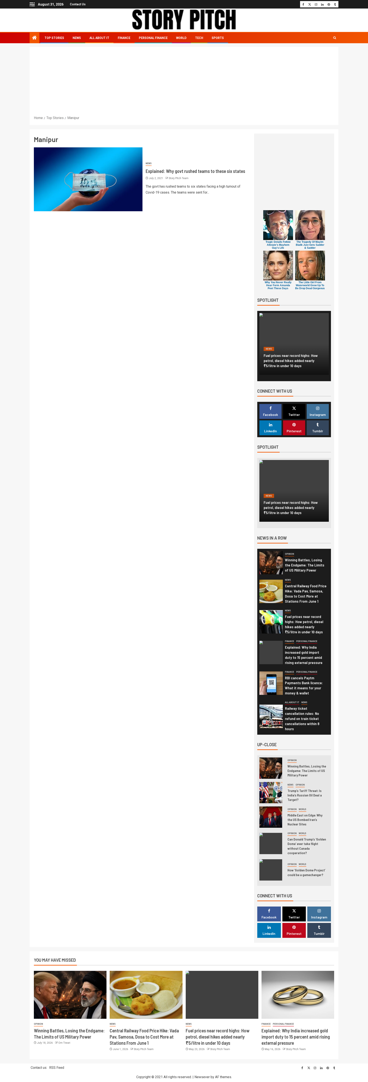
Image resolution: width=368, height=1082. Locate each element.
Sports (218, 38)
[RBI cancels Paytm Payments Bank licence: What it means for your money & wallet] (271, 683)
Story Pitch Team (178, 178)
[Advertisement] (184, 83)
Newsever (202, 1077)
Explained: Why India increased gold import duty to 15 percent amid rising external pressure (293, 360)
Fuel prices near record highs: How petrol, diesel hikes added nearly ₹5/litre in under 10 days (217, 1037)
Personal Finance (153, 38)
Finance (124, 38)
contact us (78, 4)
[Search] (334, 38)
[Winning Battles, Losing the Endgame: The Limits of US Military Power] (271, 562)
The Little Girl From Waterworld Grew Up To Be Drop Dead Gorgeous (310, 285)
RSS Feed (56, 1068)
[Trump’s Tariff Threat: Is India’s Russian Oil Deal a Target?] (270, 792)
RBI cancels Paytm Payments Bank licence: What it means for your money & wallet (304, 685)
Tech (199, 38)
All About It (99, 38)
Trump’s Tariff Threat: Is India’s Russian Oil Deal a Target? (305, 795)
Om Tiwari (64, 1042)
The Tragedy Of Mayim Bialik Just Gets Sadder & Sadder (310, 244)
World (181, 38)
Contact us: (39, 1068)
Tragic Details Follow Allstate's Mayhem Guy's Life (278, 244)
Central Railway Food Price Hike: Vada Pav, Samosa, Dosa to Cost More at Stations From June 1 (305, 593)
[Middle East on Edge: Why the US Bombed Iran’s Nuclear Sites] (270, 817)
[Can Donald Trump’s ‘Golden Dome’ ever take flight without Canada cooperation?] (270, 843)
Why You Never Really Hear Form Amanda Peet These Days (278, 285)
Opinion (289, 554)
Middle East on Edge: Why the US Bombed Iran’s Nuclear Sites (305, 819)
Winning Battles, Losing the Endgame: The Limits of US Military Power (304, 565)
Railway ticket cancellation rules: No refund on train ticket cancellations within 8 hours (302, 718)
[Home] (34, 38)
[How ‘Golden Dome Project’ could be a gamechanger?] (270, 870)
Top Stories (54, 38)
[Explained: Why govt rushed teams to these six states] (88, 179)
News (77, 38)
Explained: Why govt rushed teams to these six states (195, 171)
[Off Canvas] (32, 4)
